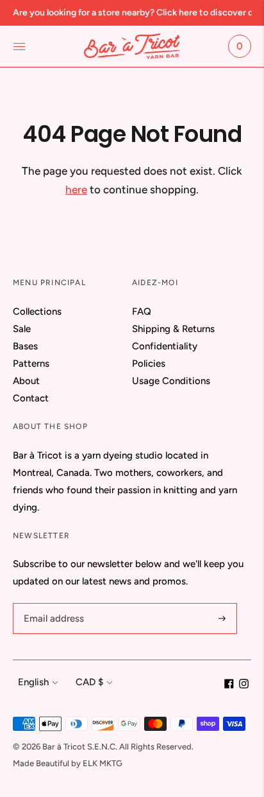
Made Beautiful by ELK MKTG (67, 763)
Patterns (31, 363)
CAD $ (89, 682)
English (33, 682)
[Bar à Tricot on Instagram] (244, 685)
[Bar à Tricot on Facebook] (229, 685)
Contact (31, 398)
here (76, 189)
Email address (52, 603)
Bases (25, 346)
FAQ (141, 311)
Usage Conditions (171, 381)
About (26, 381)
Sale (22, 329)
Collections (37, 311)
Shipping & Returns (173, 329)
